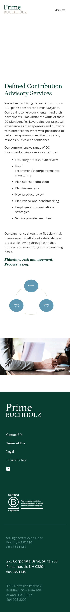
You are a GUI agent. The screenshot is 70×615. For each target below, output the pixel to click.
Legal (10, 451)
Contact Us (14, 435)
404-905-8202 (16, 599)
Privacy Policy (16, 460)
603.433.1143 (16, 547)
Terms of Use (15, 443)
